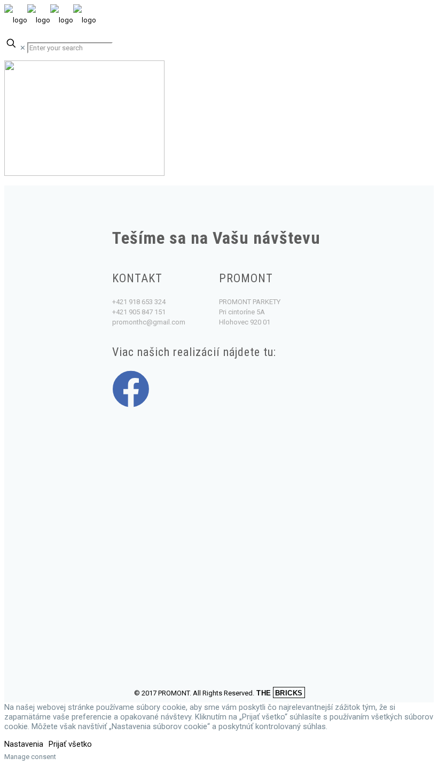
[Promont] (50, 20)
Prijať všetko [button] (70, 744)
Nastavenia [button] (23, 744)
